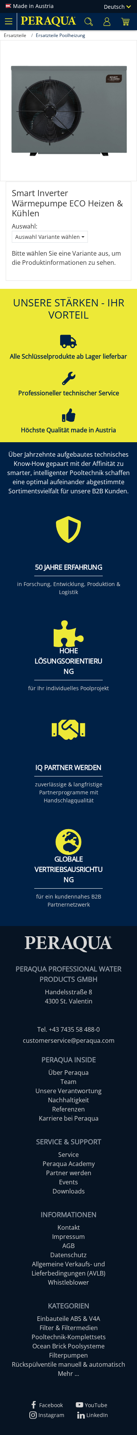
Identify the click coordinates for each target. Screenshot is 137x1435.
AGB (68, 1246)
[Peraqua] (48, 21)
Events (68, 1182)
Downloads (69, 1191)
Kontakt (68, 1227)
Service (68, 1154)
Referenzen (68, 1109)
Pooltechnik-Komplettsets (69, 1337)
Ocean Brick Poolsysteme (68, 1346)
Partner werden (68, 1173)
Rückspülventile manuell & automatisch (68, 1364)
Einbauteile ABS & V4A (68, 1318)
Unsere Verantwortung (68, 1091)
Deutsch (115, 6)
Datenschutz (68, 1255)
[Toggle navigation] (8, 21)
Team (68, 1081)
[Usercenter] (107, 21)
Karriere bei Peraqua (69, 1118)
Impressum (68, 1236)
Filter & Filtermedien (69, 1328)
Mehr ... (68, 1373)
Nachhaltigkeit (68, 1100)
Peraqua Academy (69, 1164)
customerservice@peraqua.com (69, 1040)
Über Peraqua (68, 1072)
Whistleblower (68, 1282)
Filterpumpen (68, 1355)
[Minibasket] (125, 21)
